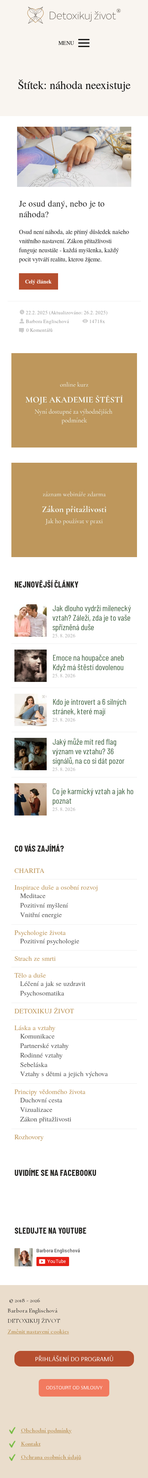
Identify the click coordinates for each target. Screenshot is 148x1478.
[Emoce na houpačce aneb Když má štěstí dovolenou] (30, 666)
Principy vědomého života (49, 1091)
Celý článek (38, 281)
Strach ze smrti (35, 958)
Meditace (33, 895)
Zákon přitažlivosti (45, 1118)
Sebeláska (33, 1064)
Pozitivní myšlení (44, 904)
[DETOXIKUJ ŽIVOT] (74, 16)
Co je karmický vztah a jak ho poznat (93, 795)
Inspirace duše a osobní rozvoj (56, 887)
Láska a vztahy (34, 1027)
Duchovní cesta (41, 1099)
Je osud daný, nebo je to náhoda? (62, 208)
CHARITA (29, 870)
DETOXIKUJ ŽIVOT (44, 1010)
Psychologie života (40, 932)
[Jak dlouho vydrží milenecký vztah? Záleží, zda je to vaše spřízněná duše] (30, 620)
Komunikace (37, 1035)
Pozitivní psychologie (49, 940)
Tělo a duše (30, 974)
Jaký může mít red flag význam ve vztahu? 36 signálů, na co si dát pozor (88, 750)
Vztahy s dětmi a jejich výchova (64, 1073)
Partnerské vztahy (44, 1045)
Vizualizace (36, 1109)
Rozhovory (29, 1136)
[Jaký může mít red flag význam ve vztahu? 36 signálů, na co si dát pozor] (30, 754)
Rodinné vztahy (41, 1054)
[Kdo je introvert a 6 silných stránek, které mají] (30, 710)
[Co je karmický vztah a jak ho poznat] (30, 799)
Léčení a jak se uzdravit (52, 983)
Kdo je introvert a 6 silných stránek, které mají (89, 706)
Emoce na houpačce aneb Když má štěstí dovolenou (88, 662)
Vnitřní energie (41, 914)
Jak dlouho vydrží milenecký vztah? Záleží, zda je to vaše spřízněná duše (91, 617)
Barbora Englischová (47, 321)
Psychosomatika (42, 992)
